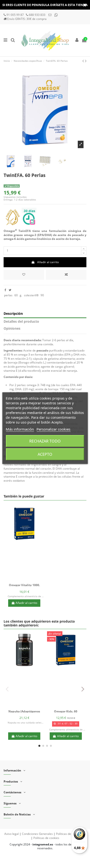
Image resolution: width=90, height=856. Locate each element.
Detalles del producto (21, 322)
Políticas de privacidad (71, 834)
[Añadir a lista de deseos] (19, 580)
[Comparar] (24, 580)
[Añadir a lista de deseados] (24, 275)
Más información (20, 429)
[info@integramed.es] (50, 15)
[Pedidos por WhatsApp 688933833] (56, 15)
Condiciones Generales (37, 834)
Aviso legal (11, 834)
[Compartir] (5, 290)
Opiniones (12, 329)
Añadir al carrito (48, 262)
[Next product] (85, 61)
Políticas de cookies (46, 838)
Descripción (13, 314)
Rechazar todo (45, 441)
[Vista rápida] (30, 580)
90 (42, 295)
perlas (8, 295)
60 (16, 295)
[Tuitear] (10, 290)
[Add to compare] (66, 275)
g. (21, 295)
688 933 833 (37, 15)
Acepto (45, 454)
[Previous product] (83, 61)
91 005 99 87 (15, 15)
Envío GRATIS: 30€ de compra (27, 19)
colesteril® (31, 295)
